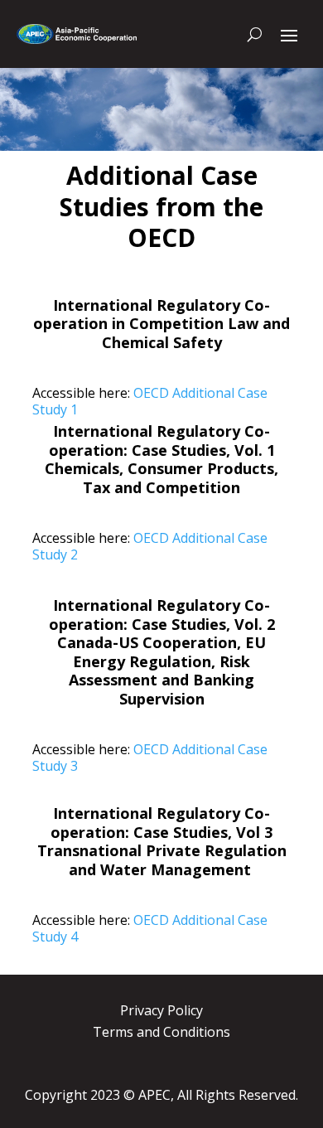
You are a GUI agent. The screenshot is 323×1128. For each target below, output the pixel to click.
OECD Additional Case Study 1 (150, 401)
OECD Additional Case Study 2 (150, 546)
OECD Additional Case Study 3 (150, 757)
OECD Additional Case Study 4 (150, 928)
